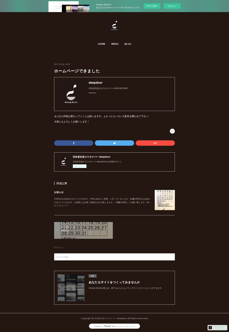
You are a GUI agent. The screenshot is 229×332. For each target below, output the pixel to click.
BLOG (128, 43)
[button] (101, 44)
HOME (101, 43)
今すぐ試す (152, 5)
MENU (115, 43)
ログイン (172, 6)
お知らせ (59, 192)
